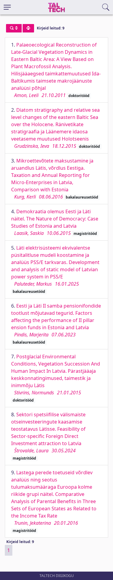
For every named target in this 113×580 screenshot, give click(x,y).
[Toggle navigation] (7, 7)
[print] (28, 28)
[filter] (14, 28)
